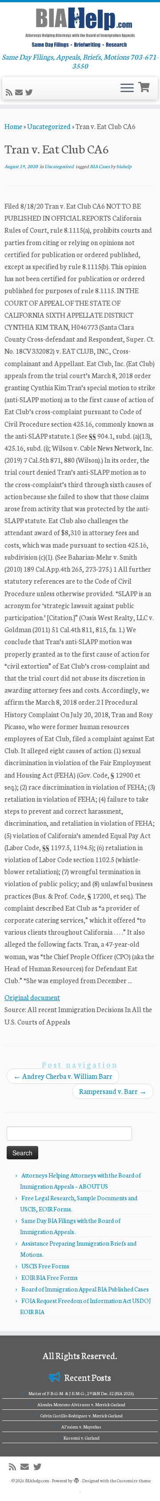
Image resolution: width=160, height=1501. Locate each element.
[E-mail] (20, 92)
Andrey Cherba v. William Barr (62, 1076)
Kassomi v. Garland (82, 1438)
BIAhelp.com (37, 1480)
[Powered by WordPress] (76, 1479)
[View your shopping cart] (145, 86)
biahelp (124, 166)
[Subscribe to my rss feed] (10, 92)
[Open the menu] (127, 88)
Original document (32, 997)
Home (13, 126)
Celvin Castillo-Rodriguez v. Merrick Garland (81, 1415)
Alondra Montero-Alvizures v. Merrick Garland (81, 1404)
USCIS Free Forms (45, 1266)
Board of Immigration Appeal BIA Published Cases (85, 1289)
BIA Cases (100, 166)
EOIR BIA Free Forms (49, 1277)
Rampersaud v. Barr (113, 1091)
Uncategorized (49, 126)
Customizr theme (134, 1480)
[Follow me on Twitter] (30, 92)
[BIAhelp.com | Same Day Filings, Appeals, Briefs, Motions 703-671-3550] (80, 27)
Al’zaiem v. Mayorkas (81, 1427)
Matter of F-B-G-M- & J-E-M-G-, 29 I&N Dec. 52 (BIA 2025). (81, 1393)
